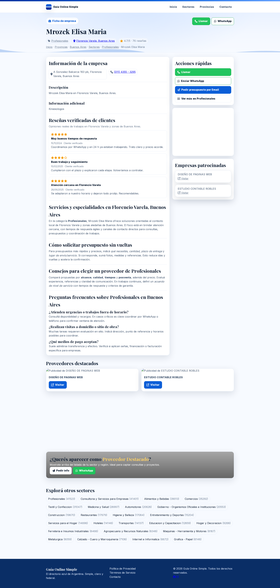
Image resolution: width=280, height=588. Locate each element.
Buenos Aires (78, 47)
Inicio (173, 6)
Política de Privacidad (123, 568)
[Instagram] (177, 576)
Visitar (184, 178)
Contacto (225, 6)
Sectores (188, 6)
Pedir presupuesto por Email (200, 89)
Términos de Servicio (122, 572)
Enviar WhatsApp (192, 81)
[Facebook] (174, 576)
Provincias (207, 6)
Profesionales (59, 40)
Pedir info (62, 470)
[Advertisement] (203, 132)
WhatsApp (225, 21)
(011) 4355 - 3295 (125, 71)
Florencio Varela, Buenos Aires (95, 40)
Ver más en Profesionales (198, 98)
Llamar (203, 21)
